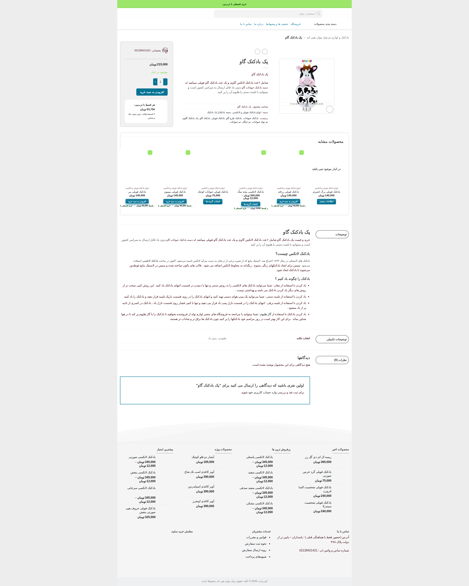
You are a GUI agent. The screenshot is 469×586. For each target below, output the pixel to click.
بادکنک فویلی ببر (137, 191)
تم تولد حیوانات (260, 121)
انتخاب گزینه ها (251, 204)
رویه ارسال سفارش (254, 550)
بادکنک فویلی (218, 118)
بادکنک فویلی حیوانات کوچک (213, 191)
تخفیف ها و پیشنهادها (277, 24)
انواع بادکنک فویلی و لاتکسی (246, 112)
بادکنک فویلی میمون (175, 191)
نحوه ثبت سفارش (255, 543)
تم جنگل (246, 121)
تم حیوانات (235, 121)
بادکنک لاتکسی (150, 260)
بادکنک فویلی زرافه (288, 191)
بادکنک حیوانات (250, 118)
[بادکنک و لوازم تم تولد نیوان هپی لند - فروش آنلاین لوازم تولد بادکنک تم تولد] (336, 13)
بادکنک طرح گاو (234, 118)
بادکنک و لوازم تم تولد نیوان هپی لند (328, 37)
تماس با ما (246, 24)
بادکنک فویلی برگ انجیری (326, 191)
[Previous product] (257, 51)
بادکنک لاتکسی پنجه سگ (250, 191)
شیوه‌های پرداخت (255, 556)
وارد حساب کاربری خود (262, 392)
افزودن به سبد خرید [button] (289, 201)
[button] (135, 14)
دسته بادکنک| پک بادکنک (219, 112)
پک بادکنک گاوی (190, 118)
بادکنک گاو (205, 118)
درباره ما (258, 24)
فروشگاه (295, 24)
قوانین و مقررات (256, 537)
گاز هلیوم (265, 314)
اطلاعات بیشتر (326, 201)
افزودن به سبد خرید (152, 92)
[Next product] (265, 51)
